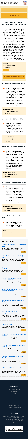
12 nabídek (23, 296)
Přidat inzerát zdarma (14, 389)
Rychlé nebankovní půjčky (14, 407)
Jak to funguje (14, 10)
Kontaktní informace (14, 394)
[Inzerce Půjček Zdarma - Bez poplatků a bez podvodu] (14, 432)
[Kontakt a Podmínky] (24, 3)
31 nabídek (23, 262)
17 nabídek (23, 285)
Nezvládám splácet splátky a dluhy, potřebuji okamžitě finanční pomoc (12, 290)
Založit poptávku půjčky (14, 15)
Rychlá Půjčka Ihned (14, 405)
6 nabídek (24, 307)
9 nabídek (24, 352)
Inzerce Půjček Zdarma (14, 403)
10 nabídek (23, 251)
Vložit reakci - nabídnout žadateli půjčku (14, 76)
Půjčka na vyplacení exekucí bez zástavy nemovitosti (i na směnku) (11, 279)
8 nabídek (24, 374)
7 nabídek (24, 318)
